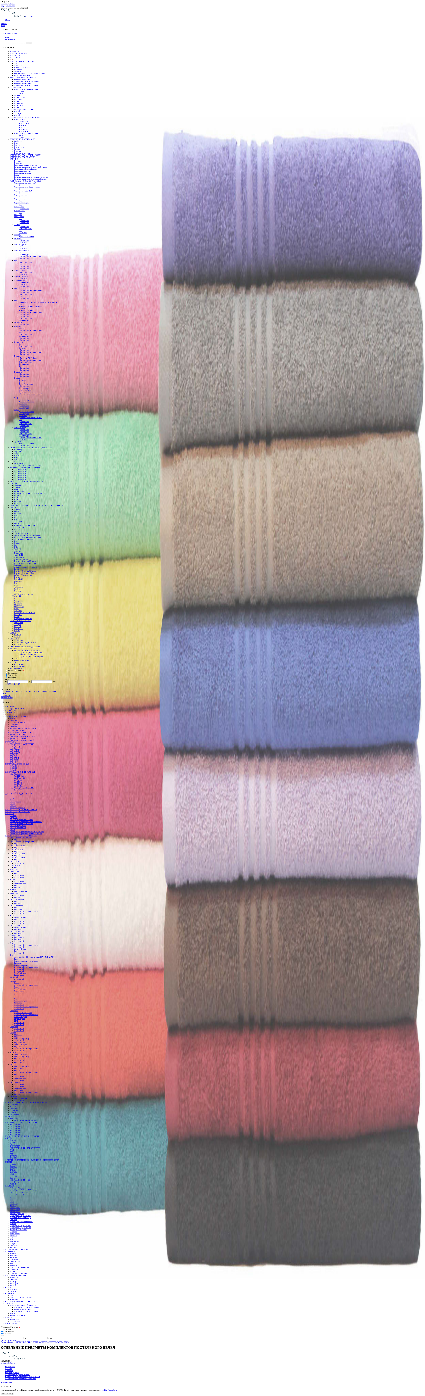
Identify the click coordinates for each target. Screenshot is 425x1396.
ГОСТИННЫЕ (19, 666)
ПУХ (16, 499)
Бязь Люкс (18, 215)
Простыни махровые (22, 67)
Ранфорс (17, 398)
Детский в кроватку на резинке (30, 306)
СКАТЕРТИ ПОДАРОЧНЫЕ (25, 643)
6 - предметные (20, 479)
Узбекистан (18, 623)
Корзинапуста (4, 25)
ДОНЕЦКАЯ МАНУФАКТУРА (22, 61)
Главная (4, 1342)
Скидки (20, 671)
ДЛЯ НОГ (18, 107)
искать (24, 8)
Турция (21, 91)
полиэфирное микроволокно (25, 539)
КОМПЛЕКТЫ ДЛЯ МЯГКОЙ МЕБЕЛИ (25, 155)
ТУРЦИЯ (17, 113)
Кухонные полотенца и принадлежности (29, 73)
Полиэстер (18, 372)
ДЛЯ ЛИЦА (18, 105)
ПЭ (15, 541)
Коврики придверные (22, 171)
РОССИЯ (17, 627)
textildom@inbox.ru (8, 4)
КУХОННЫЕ (19, 664)
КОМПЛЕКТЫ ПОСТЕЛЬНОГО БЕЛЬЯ (25, 181)
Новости (8, 1369)
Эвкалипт (18, 485)
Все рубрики (14, 52)
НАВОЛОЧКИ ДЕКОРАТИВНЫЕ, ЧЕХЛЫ (26, 481)
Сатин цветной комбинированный (27, 187)
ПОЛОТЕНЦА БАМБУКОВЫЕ (26, 89)
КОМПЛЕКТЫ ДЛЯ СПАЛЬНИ (22, 157)
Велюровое (18, 601)
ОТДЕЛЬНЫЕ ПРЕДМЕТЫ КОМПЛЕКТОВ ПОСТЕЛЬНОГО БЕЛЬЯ (37, 505)
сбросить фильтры (12, 684)
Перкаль (17, 326)
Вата (16, 489)
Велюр (16, 511)
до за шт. (43, 681)
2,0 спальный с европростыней (30, 256)
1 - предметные (20, 471)
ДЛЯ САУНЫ (19, 97)
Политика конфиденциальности (17, 1375)
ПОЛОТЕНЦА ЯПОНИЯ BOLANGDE (25, 117)
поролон (17, 593)
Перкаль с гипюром (21, 203)
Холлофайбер (19, 579)
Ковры (16, 175)
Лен (15, 288)
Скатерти (17, 71)
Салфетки (18, 65)
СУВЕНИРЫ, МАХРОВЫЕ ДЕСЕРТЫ (25, 647)
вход (2, 6)
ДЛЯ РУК (18, 101)
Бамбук (17, 589)
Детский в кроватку (26, 237)
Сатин (16, 410)
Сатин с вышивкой (21, 276)
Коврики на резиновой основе (25, 165)
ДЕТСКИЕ (18, 99)
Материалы (18, 463)
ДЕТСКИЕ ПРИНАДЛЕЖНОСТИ (23, 139)
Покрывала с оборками (23, 619)
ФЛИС (16, 515)
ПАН (16, 519)
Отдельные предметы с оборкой (26, 85)
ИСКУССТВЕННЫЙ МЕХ (24, 525)
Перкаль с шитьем (21, 195)
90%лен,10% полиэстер (23, 575)
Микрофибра (19, 607)
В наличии (12, 677)
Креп (16, 260)
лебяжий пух (19, 587)
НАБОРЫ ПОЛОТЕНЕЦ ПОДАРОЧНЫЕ (26, 467)
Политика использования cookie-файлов (20, 1379)
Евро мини (23, 328)
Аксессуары (18, 459)
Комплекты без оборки (22, 79)
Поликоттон (18, 342)
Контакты (9, 1371)
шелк (16, 585)
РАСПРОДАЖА (16, 668)
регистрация (10, 6)
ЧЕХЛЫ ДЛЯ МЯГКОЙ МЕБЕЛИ (23, 77)
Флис (21, 521)
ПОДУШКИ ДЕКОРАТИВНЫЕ (22, 595)
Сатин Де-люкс (20, 270)
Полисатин (18, 356)
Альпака (17, 551)
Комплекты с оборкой (22, 83)
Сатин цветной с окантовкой (25, 183)
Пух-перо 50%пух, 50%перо (24, 573)
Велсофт (17, 523)
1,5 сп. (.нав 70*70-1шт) (28, 358)
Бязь (15, 300)
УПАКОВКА (15, 57)
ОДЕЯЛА (13, 483)
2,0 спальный (24, 209)
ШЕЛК (16, 495)
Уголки (17, 149)
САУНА (13, 633)
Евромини (22, 380)
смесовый (18, 581)
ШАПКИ (17, 635)
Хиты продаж (13, 673)
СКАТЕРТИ (14, 639)
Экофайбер (18, 549)
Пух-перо (17, 577)
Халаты (17, 63)
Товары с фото (13, 675)
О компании (10, 1367)
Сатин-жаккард (20, 428)
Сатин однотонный (21, 251)
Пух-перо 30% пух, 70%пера (25, 571)
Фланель (17, 235)
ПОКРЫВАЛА (15, 597)
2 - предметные (20, 473)
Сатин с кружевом (21, 245)
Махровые (18, 605)
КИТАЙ (17, 115)
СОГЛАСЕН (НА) (7, 1394)
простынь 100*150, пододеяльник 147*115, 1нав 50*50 (39, 302)
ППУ (16, 547)
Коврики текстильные (22, 173)
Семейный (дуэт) (25, 229)
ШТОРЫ (13, 662)
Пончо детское (19, 147)
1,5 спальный (24, 223)
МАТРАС (13, 461)
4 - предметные (20, 477)
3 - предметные (20, 475)
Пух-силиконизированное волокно (27, 537)
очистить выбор (7, 698)
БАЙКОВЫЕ (19, 491)
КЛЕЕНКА (18, 645)
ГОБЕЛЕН (18, 615)
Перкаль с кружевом (22, 199)
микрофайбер (19, 555)
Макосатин (18, 239)
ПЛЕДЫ (13, 507)
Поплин (17, 378)
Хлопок (17, 225)
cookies (104, 1390)
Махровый (18, 322)
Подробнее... (113, 1390)
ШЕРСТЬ (17, 503)
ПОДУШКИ (14, 531)
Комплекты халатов (21, 660)
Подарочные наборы (22, 75)
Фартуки (17, 452)
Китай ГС (22, 93)
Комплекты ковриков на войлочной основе (30, 167)
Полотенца (18, 69)
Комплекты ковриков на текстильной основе (31, 177)
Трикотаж (17, 442)
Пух (15, 583)
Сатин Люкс (19, 207)
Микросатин (19, 217)
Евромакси (23, 233)
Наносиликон (19, 553)
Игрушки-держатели (22, 153)
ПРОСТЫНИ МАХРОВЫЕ (20, 621)
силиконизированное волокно (25, 567)
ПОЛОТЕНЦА (15, 87)
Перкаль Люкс (19, 211)
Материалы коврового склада (30, 465)
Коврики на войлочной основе (25, 169)
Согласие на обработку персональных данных (22, 1377)
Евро (20, 185)
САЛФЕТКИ (19, 95)
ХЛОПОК (18, 611)
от (6, 681)
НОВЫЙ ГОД (15, 55)
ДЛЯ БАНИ (18, 103)
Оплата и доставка (12, 1373)
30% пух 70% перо (21, 533)
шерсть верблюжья (21, 559)
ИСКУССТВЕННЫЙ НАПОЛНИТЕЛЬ (29, 493)
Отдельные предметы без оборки (26, 81)
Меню (7, 20)
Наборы (17, 457)
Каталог (11, 1342)
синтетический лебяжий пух (25, 563)
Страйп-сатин (19, 280)
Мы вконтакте (6, 1382)
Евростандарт (24, 254)
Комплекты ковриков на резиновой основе (30, 179)
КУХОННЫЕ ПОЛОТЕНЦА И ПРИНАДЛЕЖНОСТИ (31, 448)
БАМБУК (17, 501)
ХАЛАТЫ (13, 649)
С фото (3, 694)
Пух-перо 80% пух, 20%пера (25, 561)
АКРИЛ (17, 529)
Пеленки (17, 151)
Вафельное (18, 603)
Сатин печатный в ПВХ (23, 191)
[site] (13, 1359)
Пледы (16, 143)
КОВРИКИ (14, 159)
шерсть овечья (19, 557)
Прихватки (18, 455)
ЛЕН (16, 497)
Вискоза (17, 569)
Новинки (11, 671)
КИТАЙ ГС (18, 111)
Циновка (17, 161)
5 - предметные (20, 469)
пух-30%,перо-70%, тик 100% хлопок (28, 535)
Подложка (18, 163)
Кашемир (17, 591)
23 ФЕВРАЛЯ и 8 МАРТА (20, 54)
